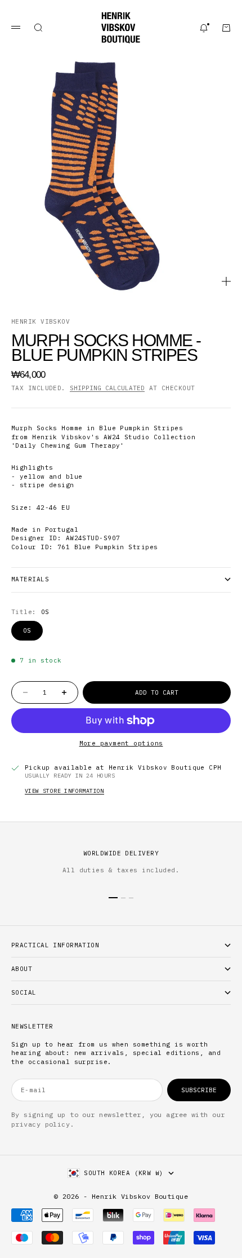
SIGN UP (121, 741)
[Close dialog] (216, 485)
